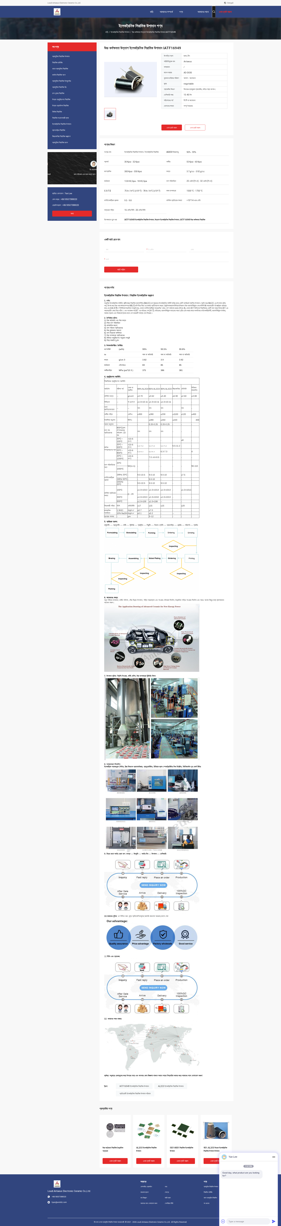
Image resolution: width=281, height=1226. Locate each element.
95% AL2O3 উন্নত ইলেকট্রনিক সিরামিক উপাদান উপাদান (215, 1149)
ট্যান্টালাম (167, 305)
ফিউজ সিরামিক (57, 112)
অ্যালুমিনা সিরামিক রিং (59, 87)
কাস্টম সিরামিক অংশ (58, 75)
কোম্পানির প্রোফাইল (146, 1187)
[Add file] (223, 1221)
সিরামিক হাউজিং (57, 62)
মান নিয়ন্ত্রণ (143, 1198)
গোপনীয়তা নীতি (169, 1203)
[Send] (273, 1221)
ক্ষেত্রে (167, 1192)
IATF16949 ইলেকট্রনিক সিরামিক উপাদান (134, 1086)
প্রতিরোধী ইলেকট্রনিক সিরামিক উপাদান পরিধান (135, 1093)
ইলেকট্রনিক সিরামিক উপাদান (120, 32)
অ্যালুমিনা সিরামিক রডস (60, 142)
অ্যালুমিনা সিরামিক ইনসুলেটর (61, 81)
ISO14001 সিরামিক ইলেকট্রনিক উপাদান (181, 1149)
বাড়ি (106, 32)
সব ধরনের (206, 1203)
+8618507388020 (69, 199)
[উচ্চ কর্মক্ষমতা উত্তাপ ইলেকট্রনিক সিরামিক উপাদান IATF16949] (130, 79)
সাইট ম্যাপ (168, 1198)
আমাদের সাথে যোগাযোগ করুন (148, 1203)
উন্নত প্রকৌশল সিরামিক (60, 105)
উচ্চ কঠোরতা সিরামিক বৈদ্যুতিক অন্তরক (113, 1149)
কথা (72, 213)
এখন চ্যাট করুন (172, 127)
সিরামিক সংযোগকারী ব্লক (60, 118)
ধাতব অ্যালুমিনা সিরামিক (60, 68)
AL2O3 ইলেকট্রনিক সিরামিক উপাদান (171, 1086)
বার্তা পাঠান (121, 269)
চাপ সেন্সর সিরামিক (58, 93)
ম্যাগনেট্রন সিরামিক (58, 130)
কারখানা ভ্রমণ (144, 1192)
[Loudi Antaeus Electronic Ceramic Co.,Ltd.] (57, 12)
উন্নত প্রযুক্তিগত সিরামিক (61, 99)
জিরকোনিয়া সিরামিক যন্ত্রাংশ (61, 136)
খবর (166, 1187)
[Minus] (273, 1157)
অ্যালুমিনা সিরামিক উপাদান (61, 56)
